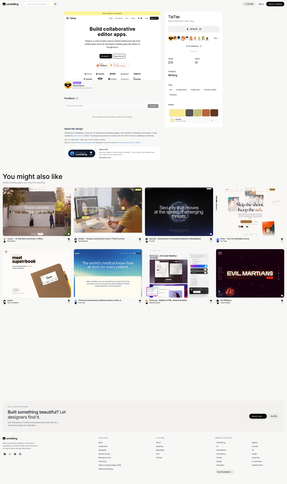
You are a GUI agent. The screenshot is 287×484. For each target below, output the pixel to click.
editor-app (83, 139)
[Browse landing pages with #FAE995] (177, 112)
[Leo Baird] (195, 38)
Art (253, 450)
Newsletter (160, 450)
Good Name (78, 136)
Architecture (221, 450)
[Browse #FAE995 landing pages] (215, 120)
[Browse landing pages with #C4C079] (198, 112)
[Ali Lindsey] (191, 38)
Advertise (159, 446)
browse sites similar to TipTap (129, 142)
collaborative (75, 139)
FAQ (157, 454)
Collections (103, 446)
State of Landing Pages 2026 (110, 465)
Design (219, 461)
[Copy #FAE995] (211, 120)
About (158, 442)
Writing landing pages (83, 142)
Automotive (220, 454)
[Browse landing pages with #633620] (214, 112)
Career (254, 454)
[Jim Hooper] (175, 38)
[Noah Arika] (203, 38)
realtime (102, 139)
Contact (159, 457)
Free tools (102, 461)
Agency (255, 442)
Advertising (220, 442)
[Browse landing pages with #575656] (189, 112)
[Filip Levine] (187, 38)
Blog (100, 442)
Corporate (256, 457)
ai (69, 139)
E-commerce (257, 461)
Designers (102, 450)
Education (220, 465)
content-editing (93, 139)
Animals (255, 446)
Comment (153, 106)
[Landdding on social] (5, 454)
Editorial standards (106, 469)
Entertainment (257, 465)
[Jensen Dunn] (183, 38)
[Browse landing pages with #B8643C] (206, 112)
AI (217, 446)
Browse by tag (104, 454)
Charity (219, 457)
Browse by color (105, 457)
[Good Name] (171, 38)
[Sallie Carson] (199, 38)
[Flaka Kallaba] (179, 38)
